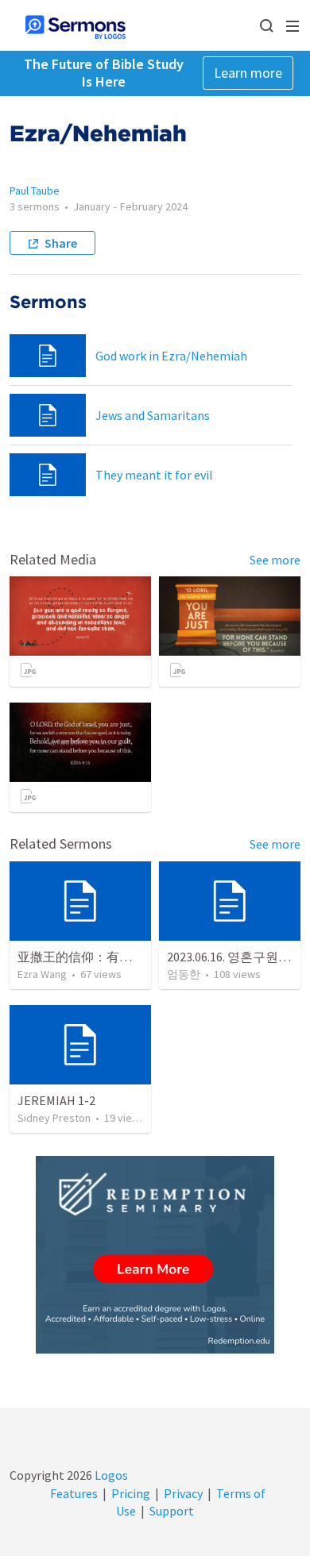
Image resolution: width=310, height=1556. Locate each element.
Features (74, 1493)
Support (171, 1511)
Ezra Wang (42, 974)
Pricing (130, 1493)
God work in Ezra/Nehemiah (171, 356)
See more (275, 560)
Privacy (183, 1493)
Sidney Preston (54, 1118)
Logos (110, 1475)
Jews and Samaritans (152, 415)
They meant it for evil (154, 475)
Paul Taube (35, 190)
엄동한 (183, 974)
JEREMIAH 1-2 (56, 1100)
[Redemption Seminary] (155, 1255)
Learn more (248, 73)
